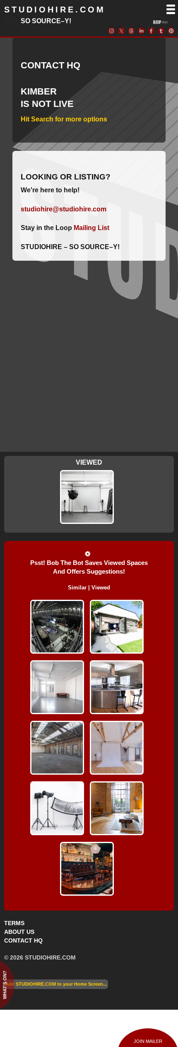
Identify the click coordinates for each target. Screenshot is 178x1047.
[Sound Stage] (57, 627)
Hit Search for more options (64, 119)
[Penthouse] (117, 687)
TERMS (14, 923)
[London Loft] (117, 748)
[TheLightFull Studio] (117, 627)
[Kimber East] (87, 497)
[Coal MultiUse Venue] (57, 748)
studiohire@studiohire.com (63, 209)
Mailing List (91, 227)
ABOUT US (19, 931)
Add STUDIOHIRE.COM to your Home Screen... (56, 984)
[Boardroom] (57, 687)
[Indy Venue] (87, 869)
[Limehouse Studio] (117, 808)
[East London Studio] (57, 808)
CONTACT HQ (23, 940)
